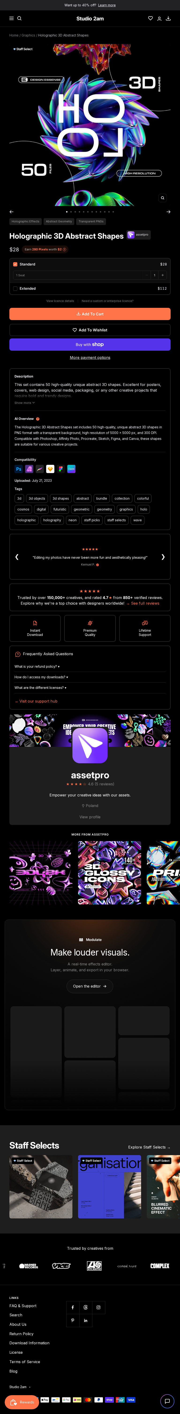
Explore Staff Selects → (149, 1147)
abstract (82, 498)
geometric (82, 509)
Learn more (107, 5)
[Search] (19, 18)
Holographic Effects (25, 221)
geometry (104, 509)
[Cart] (168, 18)
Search (15, 1315)
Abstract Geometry (59, 221)
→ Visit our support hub (36, 701)
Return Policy (21, 1333)
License (16, 1352)
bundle (101, 498)
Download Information (29, 1343)
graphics (126, 509)
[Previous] (11, 211)
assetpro (90, 775)
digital (41, 509)
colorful (143, 498)
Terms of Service (24, 1361)
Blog (13, 1371)
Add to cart (93, 314)
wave (137, 520)
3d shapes (61, 498)
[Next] (169, 211)
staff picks (92, 520)
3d (19, 498)
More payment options (90, 357)
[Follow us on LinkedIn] (85, 1320)
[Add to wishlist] (66, 847)
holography (52, 520)
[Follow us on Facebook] (72, 1307)
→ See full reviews (142, 603)
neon (73, 520)
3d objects (37, 498)
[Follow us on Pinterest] (72, 1320)
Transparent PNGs (91, 221)
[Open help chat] (167, 1401)
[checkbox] (90, 264)
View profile (90, 817)
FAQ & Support (22, 1305)
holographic (26, 520)
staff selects (116, 520)
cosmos (23, 509)
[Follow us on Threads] (85, 1307)
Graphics (28, 35)
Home (14, 35)
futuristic (59, 509)
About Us (17, 1324)
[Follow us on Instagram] (98, 1307)
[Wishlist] (150, 18)
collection (122, 498)
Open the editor (90, 986)
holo (143, 509)
